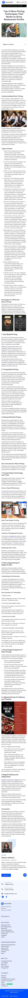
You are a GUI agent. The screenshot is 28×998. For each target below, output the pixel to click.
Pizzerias (3, 951)
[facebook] (6, 897)
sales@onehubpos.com (10, 893)
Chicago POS (4, 968)
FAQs (2, 982)
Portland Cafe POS (6, 961)
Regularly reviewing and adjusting (10, 779)
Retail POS (4, 928)
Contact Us (4, 986)
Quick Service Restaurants (8, 944)
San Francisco (5, 966)
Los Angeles (4, 962)
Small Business (5, 950)
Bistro (2, 953)
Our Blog (3, 977)
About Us (3, 975)
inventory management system (11, 536)
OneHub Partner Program (8, 979)
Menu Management (6, 930)
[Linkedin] (2, 897)
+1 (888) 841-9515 (8, 884)
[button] (22, 2)
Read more (6, 875)
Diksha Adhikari (8, 858)
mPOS (2, 937)
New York (3, 964)
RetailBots (5, 916)
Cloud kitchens (5, 946)
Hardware (4, 935)
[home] (7, 2)
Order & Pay (4, 933)
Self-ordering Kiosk (6, 926)
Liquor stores (4, 948)
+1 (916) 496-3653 (8, 889)
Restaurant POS (5, 925)
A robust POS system (7, 491)
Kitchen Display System (7, 932)
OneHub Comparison (7, 980)
